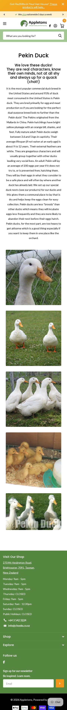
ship (24, 14)
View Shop (5, 23)
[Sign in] (55, 26)
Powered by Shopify (45, 699)
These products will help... (40, 5)
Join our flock (60, 683)
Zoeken (60, 36)
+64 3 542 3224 (17, 620)
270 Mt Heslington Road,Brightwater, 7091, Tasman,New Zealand (19, 567)
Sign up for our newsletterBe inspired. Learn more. (17, 673)
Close (63, 4)
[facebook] (4, 662)
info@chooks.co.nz (19, 625)
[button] (4, 14)
